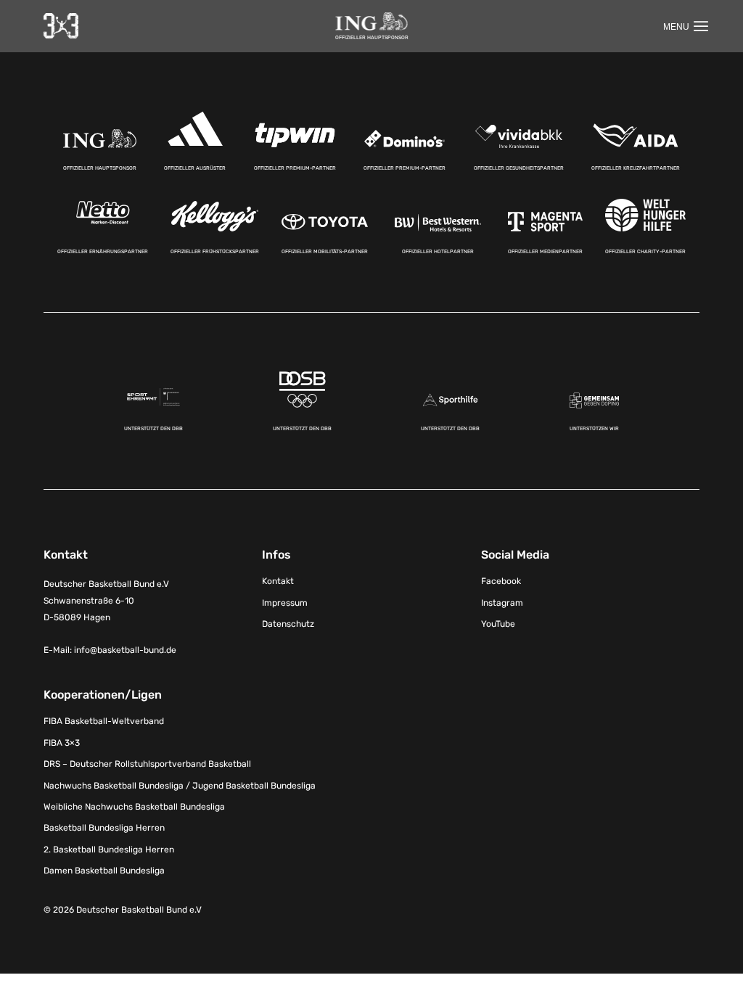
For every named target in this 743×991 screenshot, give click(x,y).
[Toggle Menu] (685, 26)
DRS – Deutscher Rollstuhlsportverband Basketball (147, 764)
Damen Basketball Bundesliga (104, 870)
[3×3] (61, 25)
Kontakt (278, 581)
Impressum (285, 603)
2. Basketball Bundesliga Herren (109, 849)
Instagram (502, 603)
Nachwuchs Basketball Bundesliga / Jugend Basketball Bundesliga (180, 786)
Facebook (501, 581)
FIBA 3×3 (62, 743)
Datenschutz (288, 624)
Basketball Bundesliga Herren (104, 828)
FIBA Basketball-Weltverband (104, 721)
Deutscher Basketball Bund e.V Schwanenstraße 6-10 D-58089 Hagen (106, 600)
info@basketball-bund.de (125, 650)
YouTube (498, 624)
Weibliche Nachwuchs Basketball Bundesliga (134, 807)
